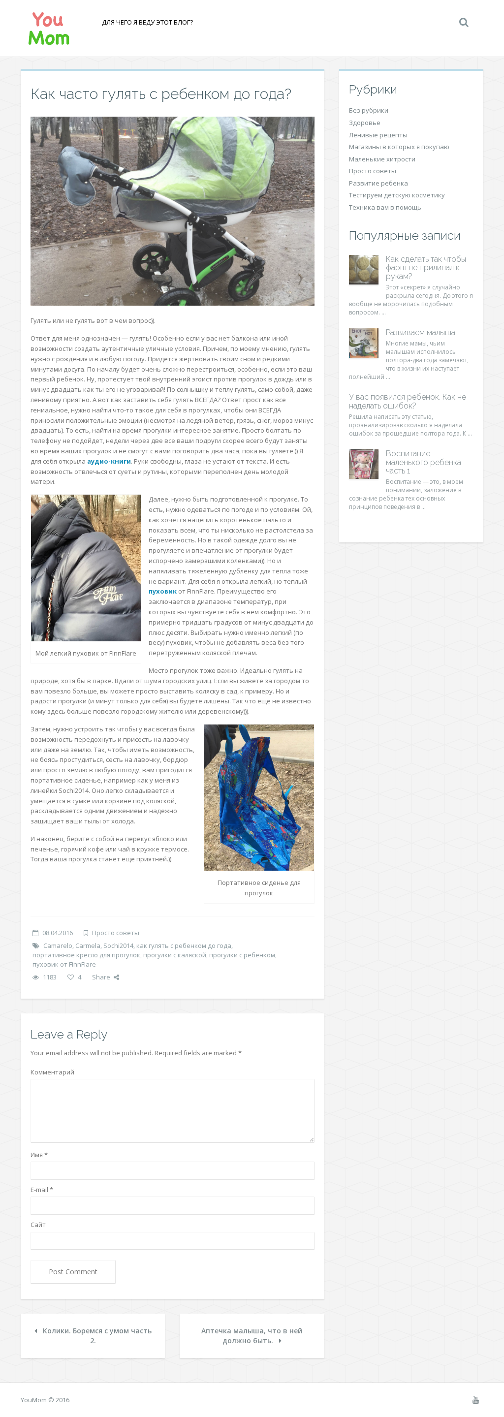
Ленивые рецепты (378, 134)
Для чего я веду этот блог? (147, 22)
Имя (39, 1154)
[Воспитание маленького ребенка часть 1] (363, 464)
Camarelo (57, 945)
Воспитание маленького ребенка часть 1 (423, 462)
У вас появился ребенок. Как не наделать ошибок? (407, 401)
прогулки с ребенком (242, 954)
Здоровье (364, 122)
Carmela (87, 945)
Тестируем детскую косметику (397, 194)
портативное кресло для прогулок (86, 954)
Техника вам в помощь (385, 207)
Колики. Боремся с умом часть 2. (96, 1335)
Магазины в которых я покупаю (399, 146)
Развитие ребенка (378, 183)
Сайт (38, 1224)
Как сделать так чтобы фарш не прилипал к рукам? (426, 267)
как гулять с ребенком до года (183, 945)
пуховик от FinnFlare (64, 964)
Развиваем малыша (420, 332)
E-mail (42, 1189)
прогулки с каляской (174, 954)
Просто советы (115, 932)
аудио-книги (109, 461)
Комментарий (52, 1072)
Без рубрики (368, 110)
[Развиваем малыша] (363, 343)
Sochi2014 (118, 945)
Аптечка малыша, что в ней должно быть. (251, 1335)
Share (101, 977)
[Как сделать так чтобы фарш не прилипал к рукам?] (363, 269)
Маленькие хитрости (382, 159)
